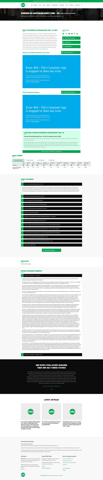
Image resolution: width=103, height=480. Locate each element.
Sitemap (64, 470)
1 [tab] (51, 389)
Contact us (44, 466)
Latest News (67, 42)
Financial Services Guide (67, 460)
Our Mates (35, 5)
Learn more (23, 469)
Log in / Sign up (66, 1)
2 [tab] (52, 389)
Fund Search (61, 5)
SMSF (40, 5)
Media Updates (68, 46)
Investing (48, 5)
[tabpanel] (51, 379)
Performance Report (68, 52)
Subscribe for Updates (70, 38)
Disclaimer (65, 464)
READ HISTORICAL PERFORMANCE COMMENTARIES (51, 151)
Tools (67, 5)
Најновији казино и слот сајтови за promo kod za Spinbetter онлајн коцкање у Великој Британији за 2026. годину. (72, 424)
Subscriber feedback (66, 468)
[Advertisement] (51, 25)
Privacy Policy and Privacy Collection (69, 462)
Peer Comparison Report (69, 92)
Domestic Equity (27, 16)
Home (31, 5)
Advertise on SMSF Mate (46, 468)
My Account (77, 5)
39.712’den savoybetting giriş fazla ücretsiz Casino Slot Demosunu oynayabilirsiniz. (51, 423)
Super (43, 5)
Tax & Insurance (55, 5)
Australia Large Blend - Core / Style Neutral (39, 16)
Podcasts (72, 5)
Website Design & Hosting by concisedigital (55, 475)
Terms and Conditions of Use (68, 458)
